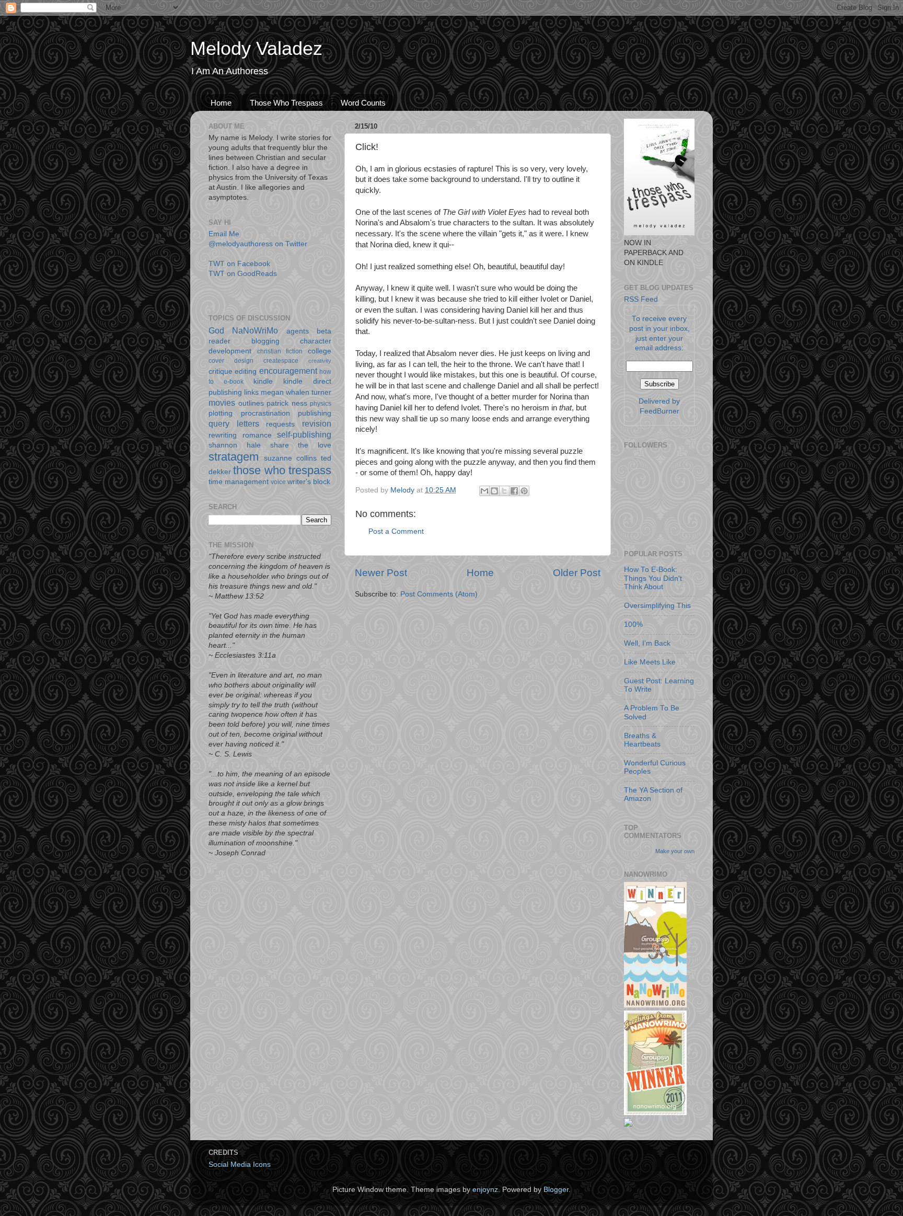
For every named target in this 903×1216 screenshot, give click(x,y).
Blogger (556, 1190)
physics (320, 403)
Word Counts (363, 102)
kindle (263, 381)
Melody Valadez (256, 48)
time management (239, 482)
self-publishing (304, 434)
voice (278, 482)
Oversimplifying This (657, 606)
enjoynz (485, 1190)
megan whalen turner (296, 392)
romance (257, 435)
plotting (221, 413)
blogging (265, 341)
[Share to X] (504, 491)
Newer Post (381, 572)
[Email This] (484, 491)
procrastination (265, 413)
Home (221, 102)
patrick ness (287, 403)
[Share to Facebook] (514, 491)
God (216, 330)
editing (246, 371)
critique (221, 371)
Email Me (224, 234)
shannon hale (235, 445)
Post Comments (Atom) (439, 594)
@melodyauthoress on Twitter (258, 244)
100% (633, 624)
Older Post (576, 572)
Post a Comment (396, 531)
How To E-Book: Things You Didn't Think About (653, 578)
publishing (314, 413)
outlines (251, 403)
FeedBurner (659, 411)
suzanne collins (290, 458)
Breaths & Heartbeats (642, 740)
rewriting (223, 435)
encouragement (288, 370)
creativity (319, 361)
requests (280, 424)
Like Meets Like (650, 662)
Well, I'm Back (647, 643)
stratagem (234, 456)
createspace (280, 360)
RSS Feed (641, 299)
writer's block (308, 482)
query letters (234, 423)
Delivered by (659, 401)
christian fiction (280, 351)
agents (297, 331)
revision (316, 423)
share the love (301, 445)
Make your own (674, 851)
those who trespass (282, 470)
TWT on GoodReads (243, 274)
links (251, 392)
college (319, 351)
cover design (231, 360)
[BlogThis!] (494, 491)
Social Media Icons (240, 1164)
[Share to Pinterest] (524, 491)
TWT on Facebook (239, 264)
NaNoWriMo (255, 330)
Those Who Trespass (286, 102)
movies (222, 402)
